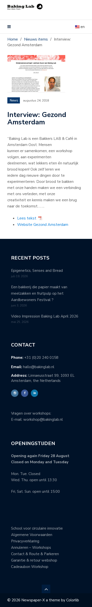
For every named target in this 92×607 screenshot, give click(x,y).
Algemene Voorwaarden (31, 534)
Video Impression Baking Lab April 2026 (44, 316)
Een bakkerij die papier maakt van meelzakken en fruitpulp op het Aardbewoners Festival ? (39, 293)
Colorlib (72, 600)
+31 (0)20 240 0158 (41, 357)
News (14, 100)
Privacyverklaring (25, 541)
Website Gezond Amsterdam (42, 224)
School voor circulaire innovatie (37, 528)
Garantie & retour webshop (34, 560)
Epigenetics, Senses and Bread (37, 270)
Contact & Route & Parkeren (35, 553)
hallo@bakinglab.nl (38, 366)
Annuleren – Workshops (31, 547)
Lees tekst (26, 218)
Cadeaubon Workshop (29, 566)
